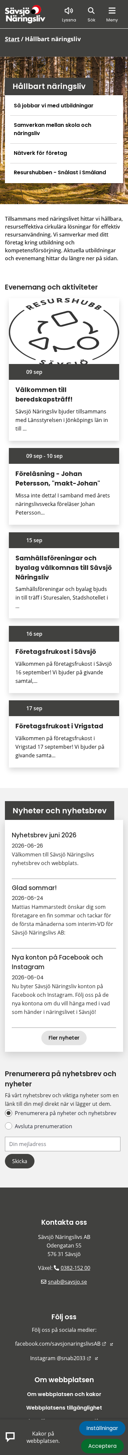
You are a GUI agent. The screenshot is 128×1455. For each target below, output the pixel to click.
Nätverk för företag (40, 153)
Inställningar (102, 1428)
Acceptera (102, 1446)
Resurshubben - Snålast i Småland (60, 172)
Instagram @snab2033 (64, 1358)
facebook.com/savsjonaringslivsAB (64, 1343)
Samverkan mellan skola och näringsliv (52, 129)
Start (12, 39)
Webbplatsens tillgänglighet (64, 1408)
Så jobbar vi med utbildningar (54, 105)
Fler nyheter (64, 1038)
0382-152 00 (75, 1268)
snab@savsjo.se (67, 1281)
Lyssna (69, 20)
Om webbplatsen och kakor (64, 1394)
